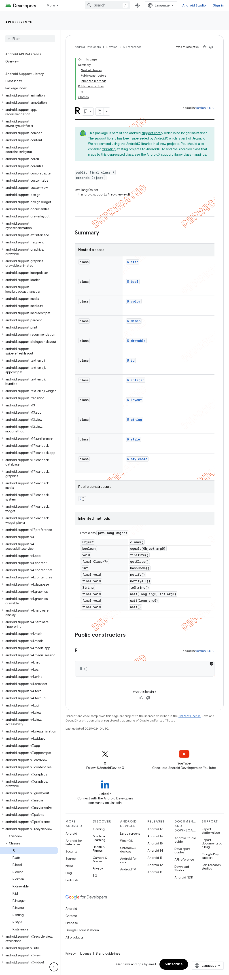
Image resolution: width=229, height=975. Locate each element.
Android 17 (155, 829)
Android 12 (155, 865)
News (69, 866)
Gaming (99, 829)
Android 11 (154, 872)
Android (71, 833)
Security (71, 851)
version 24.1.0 (204, 108)
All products (74, 937)
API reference (18, 22)
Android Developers (88, 47)
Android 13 (155, 858)
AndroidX (161, 138)
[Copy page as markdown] (100, 111)
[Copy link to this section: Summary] (103, 233)
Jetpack (198, 138)
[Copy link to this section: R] (82, 650)
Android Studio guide (185, 840)
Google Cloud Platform (82, 930)
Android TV (128, 869)
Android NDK (183, 877)
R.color (133, 301)
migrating (109, 149)
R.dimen (134, 321)
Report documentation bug (212, 843)
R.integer (135, 380)
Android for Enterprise (74, 842)
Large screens (130, 833)
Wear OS (126, 841)
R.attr (132, 262)
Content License (189, 716)
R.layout (134, 400)
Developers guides (182, 850)
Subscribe (174, 964)
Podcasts (72, 880)
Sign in (218, 5)
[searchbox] (30, 38)
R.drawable (136, 341)
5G (95, 876)
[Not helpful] (211, 47)
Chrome (71, 916)
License (85, 953)
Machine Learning (99, 838)
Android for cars (128, 860)
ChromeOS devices (128, 849)
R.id (131, 360)
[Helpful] (204, 47)
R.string (134, 419)
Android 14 (155, 850)
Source (71, 859)
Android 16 (155, 836)
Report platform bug (211, 831)
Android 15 (155, 843)
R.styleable (137, 459)
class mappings (195, 154)
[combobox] (107, 5)
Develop (111, 47)
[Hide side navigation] (53, 966)
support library (152, 133)
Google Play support (210, 856)
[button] (29, 95)
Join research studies (211, 866)
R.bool (132, 281)
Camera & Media (100, 859)
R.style (133, 439)
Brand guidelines (108, 953)
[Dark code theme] (211, 663)
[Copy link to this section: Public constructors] (130, 635)
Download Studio (181, 868)
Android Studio (194, 5)
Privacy (98, 868)
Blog (69, 873)
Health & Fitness (99, 849)
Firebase (72, 923)
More (51, 5)
